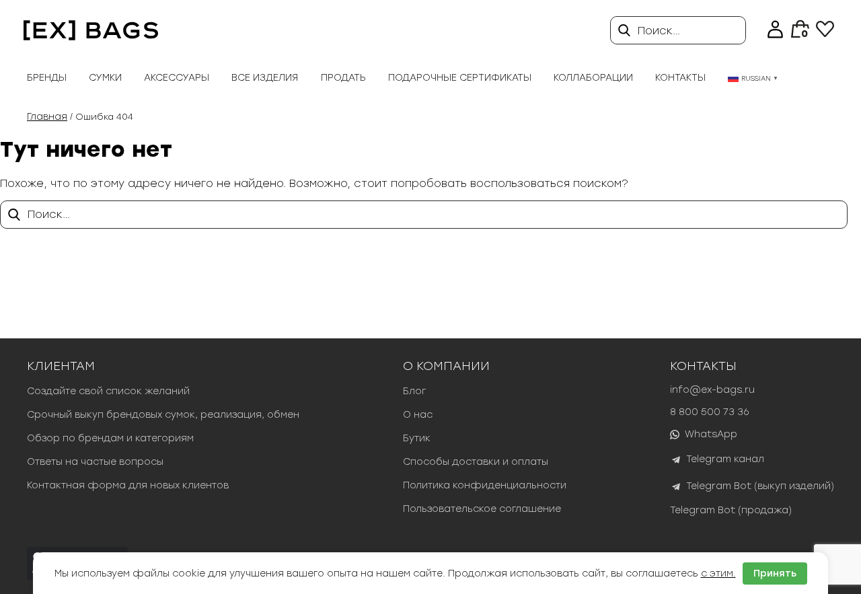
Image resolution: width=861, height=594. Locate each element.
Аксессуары (176, 77)
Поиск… (659, 30)
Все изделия (264, 77)
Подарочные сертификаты (459, 77)
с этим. (718, 573)
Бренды (47, 77)
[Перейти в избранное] (825, 33)
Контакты (680, 77)
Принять (774, 573)
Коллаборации (593, 77)
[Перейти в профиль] (775, 30)
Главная (47, 116)
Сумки (105, 77)
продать (343, 77)
